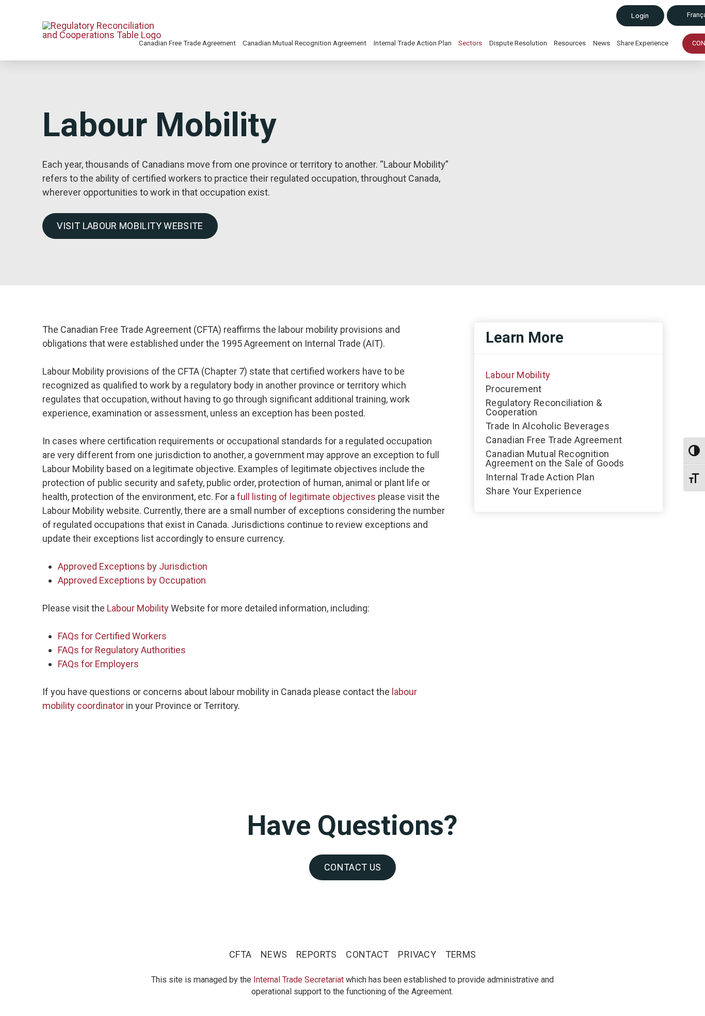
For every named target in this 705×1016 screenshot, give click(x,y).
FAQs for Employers (98, 663)
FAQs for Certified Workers (112, 636)
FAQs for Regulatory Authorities (122, 649)
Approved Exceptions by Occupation (132, 580)
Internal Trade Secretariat (298, 980)
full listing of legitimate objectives (306, 496)
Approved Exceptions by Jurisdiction (132, 566)
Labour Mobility (138, 608)
